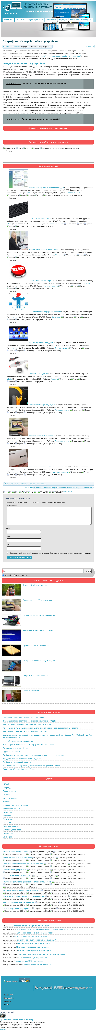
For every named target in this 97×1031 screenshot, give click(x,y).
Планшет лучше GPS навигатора (42, 436)
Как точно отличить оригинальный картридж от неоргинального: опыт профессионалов (55, 488)
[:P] (21, 492)
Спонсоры (59, 255)
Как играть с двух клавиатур (40, 219)
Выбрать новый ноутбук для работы (39, 615)
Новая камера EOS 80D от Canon (17, 858)
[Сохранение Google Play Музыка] (18, 405)
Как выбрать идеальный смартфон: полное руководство (27, 724)
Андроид (6, 787)
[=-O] (30, 492)
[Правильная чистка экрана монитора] (3, 1017)
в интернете (22, 575)
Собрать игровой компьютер (35, 676)
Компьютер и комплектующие (16, 805)
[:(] (13, 492)
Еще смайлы (67, 491)
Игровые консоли (62, 348)
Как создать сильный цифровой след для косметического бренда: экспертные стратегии (41, 728)
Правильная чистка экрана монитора (17, 1020)
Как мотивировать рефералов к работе (45, 312)
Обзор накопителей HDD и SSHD (17, 876)
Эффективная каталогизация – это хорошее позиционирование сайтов (33, 755)
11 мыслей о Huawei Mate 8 (34, 585)
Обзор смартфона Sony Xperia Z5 (17, 908)
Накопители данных (60, 472)
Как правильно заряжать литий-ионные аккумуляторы (41, 954)
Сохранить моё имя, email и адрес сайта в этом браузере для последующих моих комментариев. (50, 553)
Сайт (8, 544)
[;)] (17, 492)
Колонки (6, 802)
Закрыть (3, 1030)
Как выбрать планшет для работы (18, 741)
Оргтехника (8, 819)
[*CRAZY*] (58, 492)
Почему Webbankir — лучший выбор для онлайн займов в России (44, 929)
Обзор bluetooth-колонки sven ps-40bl (30, 936)
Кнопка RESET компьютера (40, 281)
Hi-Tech (19, 20)
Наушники (7, 812)
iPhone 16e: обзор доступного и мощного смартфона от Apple (29, 721)
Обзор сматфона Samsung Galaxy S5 (39, 660)
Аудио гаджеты (34, 20)
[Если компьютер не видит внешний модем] (18, 187)
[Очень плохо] (9, 148)
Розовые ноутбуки (31, 691)
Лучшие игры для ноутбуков (15, 748)
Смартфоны (86, 20)
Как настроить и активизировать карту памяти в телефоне (28, 745)
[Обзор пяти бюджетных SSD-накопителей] (18, 467)
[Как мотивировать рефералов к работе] (18, 312)
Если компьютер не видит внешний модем (46, 187)
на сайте (9, 575)
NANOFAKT (8, 20)
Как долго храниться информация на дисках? (22, 759)
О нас (6, 1004)
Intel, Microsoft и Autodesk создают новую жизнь (23, 896)
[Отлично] (44, 148)
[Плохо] (19, 148)
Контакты (7, 1001)
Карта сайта (8, 998)
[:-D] (25, 492)
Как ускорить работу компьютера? (38, 630)
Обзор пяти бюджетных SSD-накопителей (46, 467)
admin (27, 193)
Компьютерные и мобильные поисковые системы (25, 484)
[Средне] (27, 148)
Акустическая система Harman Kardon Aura (22, 890)
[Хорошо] (36, 148)
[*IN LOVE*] (43, 492)
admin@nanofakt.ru (80, 989)
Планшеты (74, 20)
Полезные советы (74, 193)
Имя (8, 528)
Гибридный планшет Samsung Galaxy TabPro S (23, 864)
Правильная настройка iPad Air (36, 645)
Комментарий (11, 505)
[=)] (5, 492)
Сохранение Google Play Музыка (42, 405)
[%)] (51, 492)
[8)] (9, 492)
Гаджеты (50, 20)
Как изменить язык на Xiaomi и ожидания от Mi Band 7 (26, 731)
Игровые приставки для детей (41, 343)
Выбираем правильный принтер (17, 762)
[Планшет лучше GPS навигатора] (18, 436)
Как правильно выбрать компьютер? (19, 902)
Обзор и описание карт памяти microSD (31, 926)
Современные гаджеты (38, 374)
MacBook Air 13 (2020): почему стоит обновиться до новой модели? (32, 766)
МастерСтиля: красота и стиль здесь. (44, 250)
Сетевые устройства (12, 830)
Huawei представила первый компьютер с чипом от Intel (27, 882)
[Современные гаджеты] (18, 374)
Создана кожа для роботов (14, 870)
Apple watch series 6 (11, 752)
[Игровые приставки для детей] (18, 343)
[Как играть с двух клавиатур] (18, 219)
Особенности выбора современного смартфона (23, 717)
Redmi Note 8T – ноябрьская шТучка (18, 769)
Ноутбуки (62, 20)
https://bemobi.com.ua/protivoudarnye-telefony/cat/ (60, 56)
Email (8, 536)
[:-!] (35, 492)
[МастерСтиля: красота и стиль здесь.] (18, 250)
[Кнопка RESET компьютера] (18, 281)
